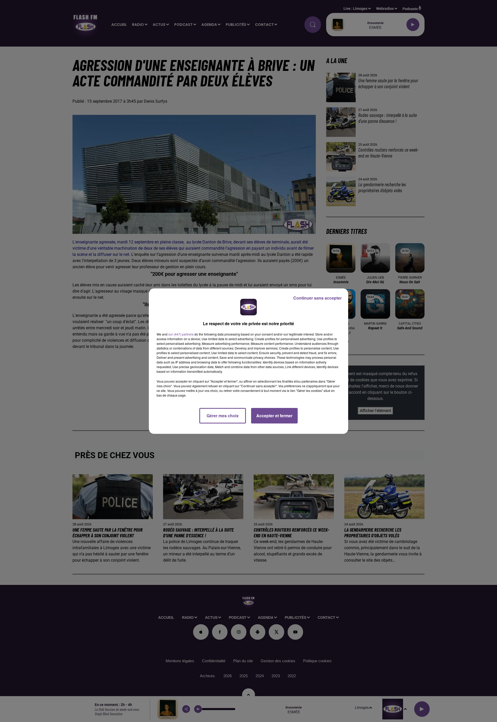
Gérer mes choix (223, 416)
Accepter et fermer (274, 416)
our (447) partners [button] (181, 334)
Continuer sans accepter (317, 298)
